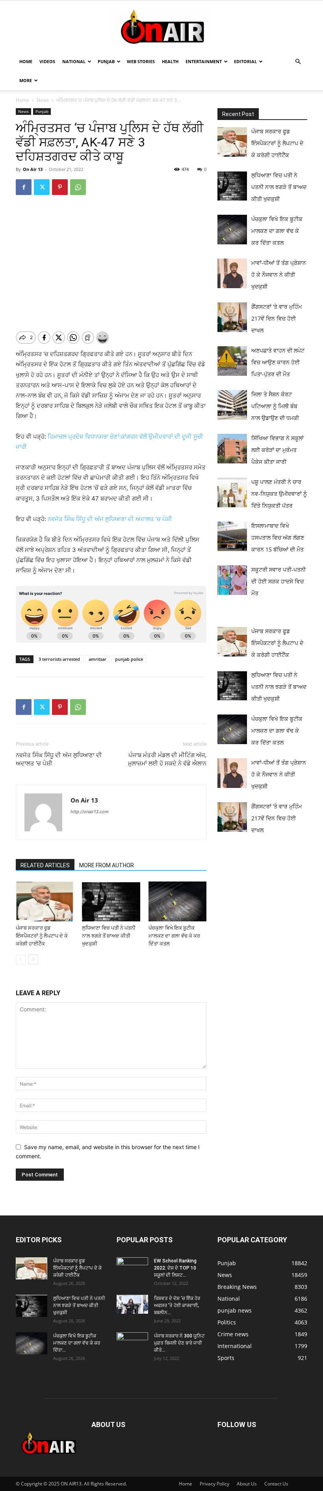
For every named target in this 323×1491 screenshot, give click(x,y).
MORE (25, 80)
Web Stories (141, 61)
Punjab (106, 61)
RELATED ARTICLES (45, 865)
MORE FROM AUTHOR (106, 865)
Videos (47, 61)
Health (170, 61)
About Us (247, 1483)
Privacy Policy (214, 1483)
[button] (297, 62)
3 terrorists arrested (59, 659)
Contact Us (276, 1483)
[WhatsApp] (78, 187)
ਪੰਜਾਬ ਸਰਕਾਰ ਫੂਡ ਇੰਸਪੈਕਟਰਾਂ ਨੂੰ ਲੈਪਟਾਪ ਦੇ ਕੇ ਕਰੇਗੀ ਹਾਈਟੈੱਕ (42, 936)
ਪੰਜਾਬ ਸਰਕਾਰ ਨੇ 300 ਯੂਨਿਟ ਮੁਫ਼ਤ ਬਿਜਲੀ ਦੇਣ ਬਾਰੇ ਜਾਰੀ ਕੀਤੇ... (179, 1343)
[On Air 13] (161, 27)
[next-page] (33, 959)
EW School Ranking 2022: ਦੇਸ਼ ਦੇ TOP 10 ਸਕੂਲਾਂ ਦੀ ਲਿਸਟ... (175, 1268)
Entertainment (204, 61)
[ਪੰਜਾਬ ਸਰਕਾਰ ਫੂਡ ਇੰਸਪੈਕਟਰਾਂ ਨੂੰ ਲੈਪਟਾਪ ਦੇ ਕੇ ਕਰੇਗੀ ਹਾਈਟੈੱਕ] (45, 901)
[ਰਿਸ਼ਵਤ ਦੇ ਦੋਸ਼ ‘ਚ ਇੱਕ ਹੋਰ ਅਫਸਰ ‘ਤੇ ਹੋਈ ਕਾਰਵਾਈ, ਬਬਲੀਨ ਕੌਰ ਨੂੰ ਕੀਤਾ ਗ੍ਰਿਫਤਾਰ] (132, 1304)
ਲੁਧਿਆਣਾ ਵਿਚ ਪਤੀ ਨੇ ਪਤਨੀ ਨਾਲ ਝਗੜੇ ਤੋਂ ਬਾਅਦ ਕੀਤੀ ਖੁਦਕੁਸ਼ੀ (109, 936)
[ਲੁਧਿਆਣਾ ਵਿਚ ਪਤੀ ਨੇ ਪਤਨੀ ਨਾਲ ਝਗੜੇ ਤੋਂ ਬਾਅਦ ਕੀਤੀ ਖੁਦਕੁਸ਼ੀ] (111, 901)
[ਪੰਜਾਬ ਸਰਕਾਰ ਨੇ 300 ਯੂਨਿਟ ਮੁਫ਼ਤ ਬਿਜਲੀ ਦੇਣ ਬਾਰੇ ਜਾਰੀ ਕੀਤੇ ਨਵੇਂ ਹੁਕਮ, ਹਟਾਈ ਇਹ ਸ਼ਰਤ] (132, 1341)
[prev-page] (21, 959)
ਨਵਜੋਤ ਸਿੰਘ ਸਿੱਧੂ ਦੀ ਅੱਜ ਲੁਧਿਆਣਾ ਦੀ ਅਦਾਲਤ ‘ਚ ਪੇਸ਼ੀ (110, 519)
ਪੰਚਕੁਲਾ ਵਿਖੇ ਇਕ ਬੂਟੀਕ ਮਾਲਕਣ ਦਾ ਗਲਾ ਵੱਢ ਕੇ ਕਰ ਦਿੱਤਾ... (76, 1343)
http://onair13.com (90, 811)
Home (25, 61)
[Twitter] (42, 187)
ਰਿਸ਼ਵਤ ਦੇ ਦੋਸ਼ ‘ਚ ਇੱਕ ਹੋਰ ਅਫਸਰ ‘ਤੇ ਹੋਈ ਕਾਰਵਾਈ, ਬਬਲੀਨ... (177, 1305)
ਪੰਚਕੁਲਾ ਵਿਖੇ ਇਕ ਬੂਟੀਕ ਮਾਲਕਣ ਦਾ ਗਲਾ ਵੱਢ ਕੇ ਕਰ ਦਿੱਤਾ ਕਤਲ (174, 936)
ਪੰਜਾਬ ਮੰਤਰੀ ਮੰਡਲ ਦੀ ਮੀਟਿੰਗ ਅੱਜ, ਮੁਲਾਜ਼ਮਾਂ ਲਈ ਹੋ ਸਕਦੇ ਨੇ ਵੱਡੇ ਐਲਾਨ (167, 759)
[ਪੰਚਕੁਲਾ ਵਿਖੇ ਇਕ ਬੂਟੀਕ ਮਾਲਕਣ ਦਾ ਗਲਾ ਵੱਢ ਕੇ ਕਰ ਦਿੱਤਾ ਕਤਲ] (177, 901)
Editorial (245, 61)
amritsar (97, 659)
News (43, 100)
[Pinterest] (60, 187)
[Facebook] (24, 187)
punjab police (129, 659)
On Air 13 (33, 169)
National (73, 61)
